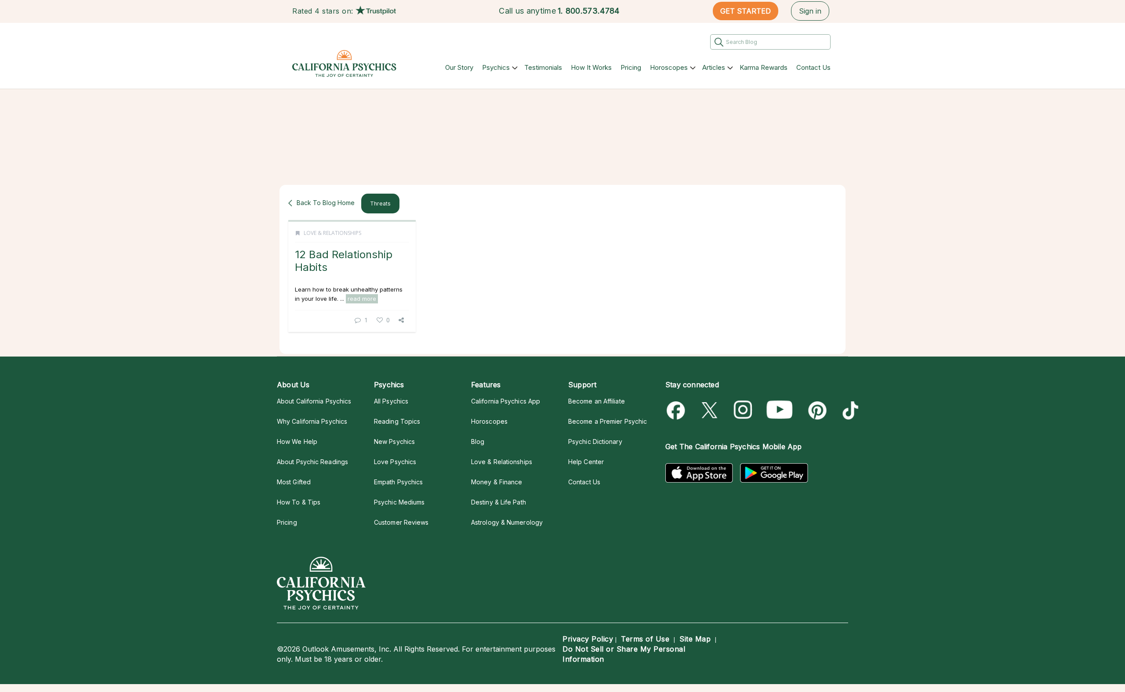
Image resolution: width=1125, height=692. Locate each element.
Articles (713, 67)
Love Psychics (395, 461)
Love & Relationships (332, 233)
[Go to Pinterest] (816, 410)
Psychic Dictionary (595, 441)
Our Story (459, 67)
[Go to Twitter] (710, 410)
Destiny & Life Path (498, 502)
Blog (477, 441)
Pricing (631, 67)
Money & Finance (496, 482)
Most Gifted (294, 482)
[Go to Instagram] (743, 410)
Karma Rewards (764, 67)
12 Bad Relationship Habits (343, 260)
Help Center (586, 461)
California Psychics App (505, 401)
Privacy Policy (587, 638)
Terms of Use (645, 638)
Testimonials (543, 67)
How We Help (297, 441)
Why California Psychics (312, 421)
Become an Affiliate (596, 401)
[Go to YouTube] (779, 410)
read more (362, 298)
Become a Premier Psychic (607, 421)
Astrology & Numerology (507, 522)
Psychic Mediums (399, 502)
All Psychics (391, 401)
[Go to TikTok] (849, 410)
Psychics (496, 67)
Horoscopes (669, 67)
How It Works (591, 67)
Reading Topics (397, 421)
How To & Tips (298, 502)
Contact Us (813, 67)
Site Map (695, 638)
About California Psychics (314, 401)
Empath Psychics (398, 482)
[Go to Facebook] (677, 410)
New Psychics (394, 441)
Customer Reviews (401, 522)
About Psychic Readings (312, 461)
